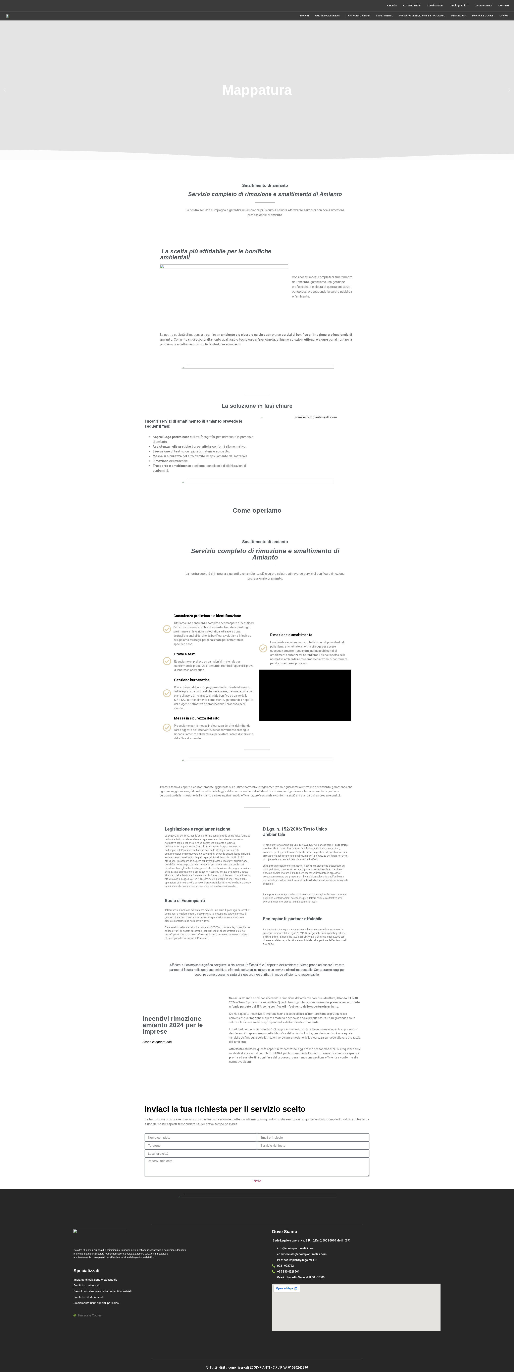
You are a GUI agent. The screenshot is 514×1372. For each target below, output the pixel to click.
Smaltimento (384, 15)
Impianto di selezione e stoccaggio (422, 15)
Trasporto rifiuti (358, 15)
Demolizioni (458, 15)
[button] (4, 89)
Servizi (304, 15)
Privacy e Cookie (483, 15)
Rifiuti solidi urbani (327, 15)
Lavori (504, 15)
